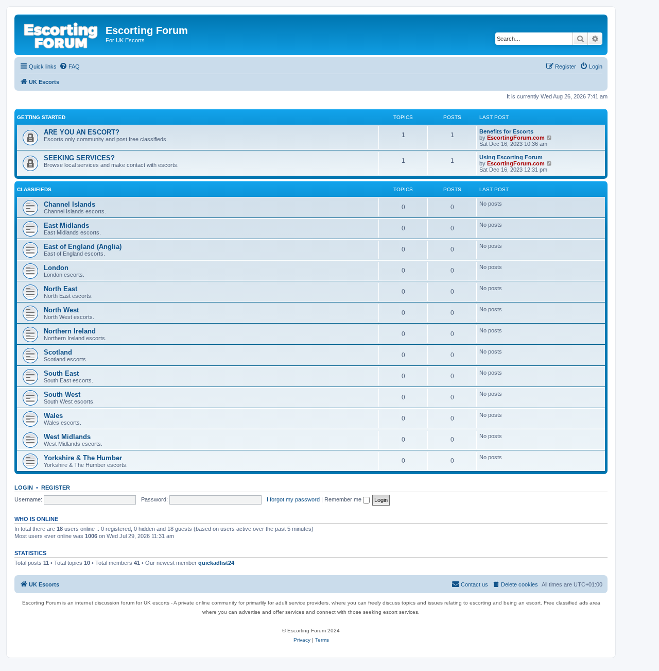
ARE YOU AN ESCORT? (81, 132)
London (56, 268)
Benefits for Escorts (506, 131)
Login (23, 487)
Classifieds (34, 189)
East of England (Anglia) (83, 246)
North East (60, 289)
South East (61, 373)
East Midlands (66, 225)
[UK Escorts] (61, 33)
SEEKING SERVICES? (79, 158)
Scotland (58, 352)
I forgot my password (293, 499)
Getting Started (41, 117)
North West (61, 310)
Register (55, 487)
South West (62, 394)
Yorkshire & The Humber (83, 458)
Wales (53, 416)
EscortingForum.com (516, 138)
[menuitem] (69, 66)
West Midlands (67, 437)
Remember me (343, 499)
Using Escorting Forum (511, 157)
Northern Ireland (70, 331)
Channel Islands (69, 204)
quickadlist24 (216, 563)
